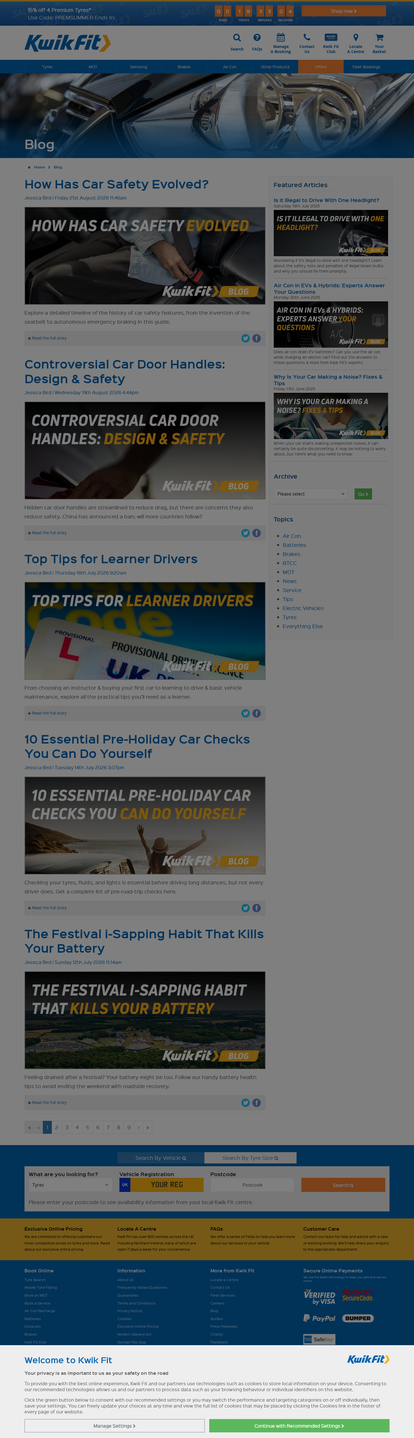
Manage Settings (113, 1426)
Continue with (298, 1426)
